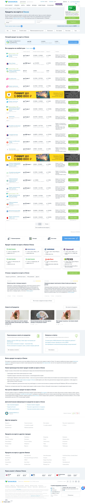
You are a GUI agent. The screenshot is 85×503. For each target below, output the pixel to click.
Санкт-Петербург (9, 439)
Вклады (34, 5)
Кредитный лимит (11, 406)
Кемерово (65, 437)
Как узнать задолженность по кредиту (36, 406)
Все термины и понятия (13, 349)
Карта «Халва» (12, 63)
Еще (76, 30)
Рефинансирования (28, 427)
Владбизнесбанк (47, 462)
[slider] (5, 23)
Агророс (45, 457)
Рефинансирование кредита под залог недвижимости (13, 180)
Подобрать (73, 22)
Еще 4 (7, 199)
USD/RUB (42, 1)
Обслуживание (30, 276)
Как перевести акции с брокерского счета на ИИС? (57, 342)
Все (7, 30)
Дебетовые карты (21, 276)
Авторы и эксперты (20, 485)
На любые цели (12, 78)
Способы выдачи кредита (13, 409)
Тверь (44, 443)
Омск (66, 1)
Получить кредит (73, 42)
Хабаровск (26, 443)
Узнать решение (73, 56)
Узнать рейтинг (72, 17)
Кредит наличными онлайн (13, 56)
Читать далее (30, 290)
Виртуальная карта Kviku (14, 210)
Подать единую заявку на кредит (12, 26)
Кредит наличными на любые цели (14, 217)
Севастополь (46, 441)
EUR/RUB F (51, 1)
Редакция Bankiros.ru (14, 412)
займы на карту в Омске (18, 18)
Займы (28, 5)
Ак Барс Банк (27, 464)
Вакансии (27, 485)
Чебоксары (65, 445)
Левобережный (66, 462)
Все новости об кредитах (71, 307)
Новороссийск (66, 439)
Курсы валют (9, 5)
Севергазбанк (66, 464)
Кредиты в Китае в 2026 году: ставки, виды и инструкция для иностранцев (21, 341)
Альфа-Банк (8, 457)
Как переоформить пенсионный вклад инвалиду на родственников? (60, 344)
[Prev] (6, 288)
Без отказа (68, 30)
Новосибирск (8, 441)
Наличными (50, 30)
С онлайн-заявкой (47, 425)
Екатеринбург (8, 443)
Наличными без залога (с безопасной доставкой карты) (14, 109)
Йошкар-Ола (46, 464)
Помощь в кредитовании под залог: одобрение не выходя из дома (14, 164)
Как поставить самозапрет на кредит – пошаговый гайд (20, 343)
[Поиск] (68, 2)
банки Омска (36, 395)
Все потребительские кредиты (43, 227)
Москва (7, 437)
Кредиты (16, 5)
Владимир (45, 437)
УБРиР (25, 459)
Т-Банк (6, 464)
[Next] (78, 288)
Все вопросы (51, 349)
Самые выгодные (28, 423)
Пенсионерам (8, 425)
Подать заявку (29, 48)
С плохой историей (28, 425)
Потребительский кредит (15, 125)
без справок (44, 392)
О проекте (7, 485)
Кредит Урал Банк (47, 459)
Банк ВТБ (7, 459)
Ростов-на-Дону (28, 441)
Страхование (59, 5)
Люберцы (45, 445)
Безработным (8, 427)
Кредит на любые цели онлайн (14, 142)
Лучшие (14, 30)
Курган (64, 459)
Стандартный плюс (13, 134)
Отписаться (40, 485)
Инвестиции (41, 5)
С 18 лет (64, 425)
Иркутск (26, 445)
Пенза (44, 439)
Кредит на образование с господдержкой (14, 71)
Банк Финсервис (47, 455)
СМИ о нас (13, 485)
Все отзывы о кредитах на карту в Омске (42, 300)
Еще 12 (8, 138)
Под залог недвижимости (68, 423)
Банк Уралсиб (27, 455)
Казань (6, 445)
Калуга (64, 457)
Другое (37, 276)
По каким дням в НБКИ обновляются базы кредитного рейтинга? (60, 340)
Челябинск (26, 437)
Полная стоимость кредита (33, 404)
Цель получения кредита (13, 404)
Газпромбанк (8, 462)
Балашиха (65, 443)
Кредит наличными (13, 86)
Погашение (50, 5)
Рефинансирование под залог (37, 30)
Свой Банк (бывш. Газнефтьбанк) (70, 455)
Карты (23, 5)
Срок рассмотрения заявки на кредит (35, 409)
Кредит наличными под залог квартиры (14, 188)
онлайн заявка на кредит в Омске (27, 379)
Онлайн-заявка (22, 30)
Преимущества (73, 59)
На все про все (12, 149)
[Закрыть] (78, 5)
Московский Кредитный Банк (31, 457)
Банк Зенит (26, 462)
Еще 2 (7, 120)
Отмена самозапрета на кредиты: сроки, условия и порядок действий (23, 345)
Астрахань (65, 441)
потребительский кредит (26, 394)
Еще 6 (7, 191)
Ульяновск (26, 439)
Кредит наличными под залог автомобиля (14, 196)
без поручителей (46, 362)
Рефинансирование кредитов (13, 203)
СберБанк (7, 455)
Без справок (59, 30)
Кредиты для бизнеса (11, 276)
